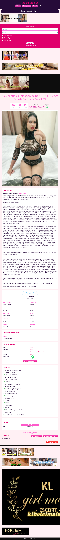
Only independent (9, 38)
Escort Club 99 (30, 3)
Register (27, 6)
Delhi (20, 193)
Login (36, 6)
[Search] (40, 6)
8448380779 (37, 106)
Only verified (7, 40)
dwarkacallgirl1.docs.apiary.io (38, 352)
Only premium (8, 35)
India (24, 193)
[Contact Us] (44, 6)
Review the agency (51, 436)
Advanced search (31, 46)
